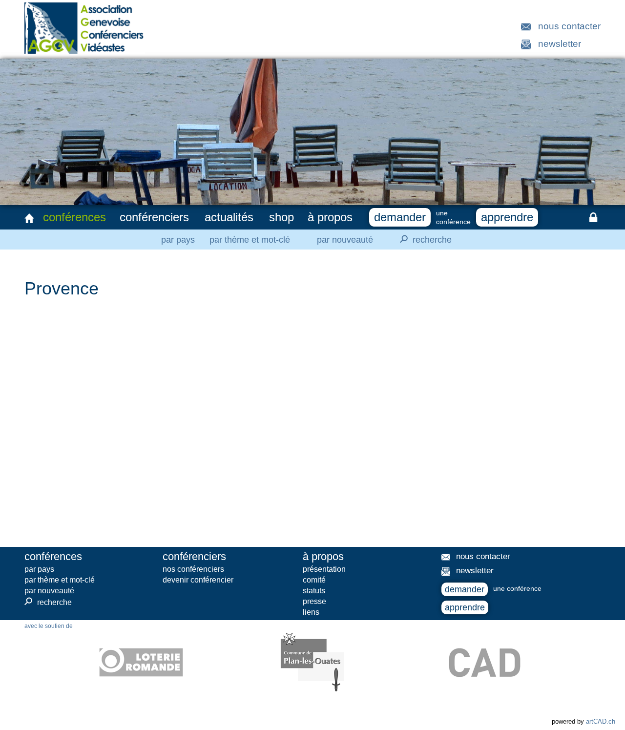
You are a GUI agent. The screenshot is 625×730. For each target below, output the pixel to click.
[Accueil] (29, 218)
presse (314, 601)
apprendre (507, 217)
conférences (74, 217)
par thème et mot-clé (249, 240)
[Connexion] (593, 217)
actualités (229, 217)
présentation (324, 569)
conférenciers (154, 217)
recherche (424, 239)
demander (400, 217)
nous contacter (569, 26)
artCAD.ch (600, 721)
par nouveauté (345, 240)
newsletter (559, 44)
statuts (314, 590)
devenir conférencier (198, 580)
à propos (330, 217)
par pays (178, 240)
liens (311, 612)
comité (314, 580)
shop (281, 217)
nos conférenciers (193, 569)
